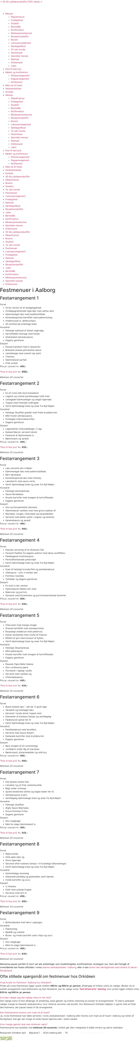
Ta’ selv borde (18, 49)
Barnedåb (16, 26)
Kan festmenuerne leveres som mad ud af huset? (25, 1012)
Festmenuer (17, 52)
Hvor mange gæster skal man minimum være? (23, 1024)
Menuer (9, 13)
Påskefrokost (17, 16)
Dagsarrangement (20, 78)
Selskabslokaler (13, 88)
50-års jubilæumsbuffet (17, 176)
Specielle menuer (19, 56)
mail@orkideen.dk (93, 1032)
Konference (16, 82)
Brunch (14, 39)
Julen (13, 65)
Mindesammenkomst (21, 33)
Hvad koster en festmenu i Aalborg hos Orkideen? (25, 982)
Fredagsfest (17, 20)
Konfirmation (17, 30)
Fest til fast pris (13, 69)
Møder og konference (16, 72)
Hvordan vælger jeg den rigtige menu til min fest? (25, 997)
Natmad (15, 59)
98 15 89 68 (75, 1032)
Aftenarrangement (20, 75)
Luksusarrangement (21, 43)
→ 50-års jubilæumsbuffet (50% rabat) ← (21, 1)
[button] (69, 982)
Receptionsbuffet (20, 36)
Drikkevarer (17, 62)
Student (15, 23)
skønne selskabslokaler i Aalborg (59, 967)
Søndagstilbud (18, 46)
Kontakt (9, 91)
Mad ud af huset (13, 85)
